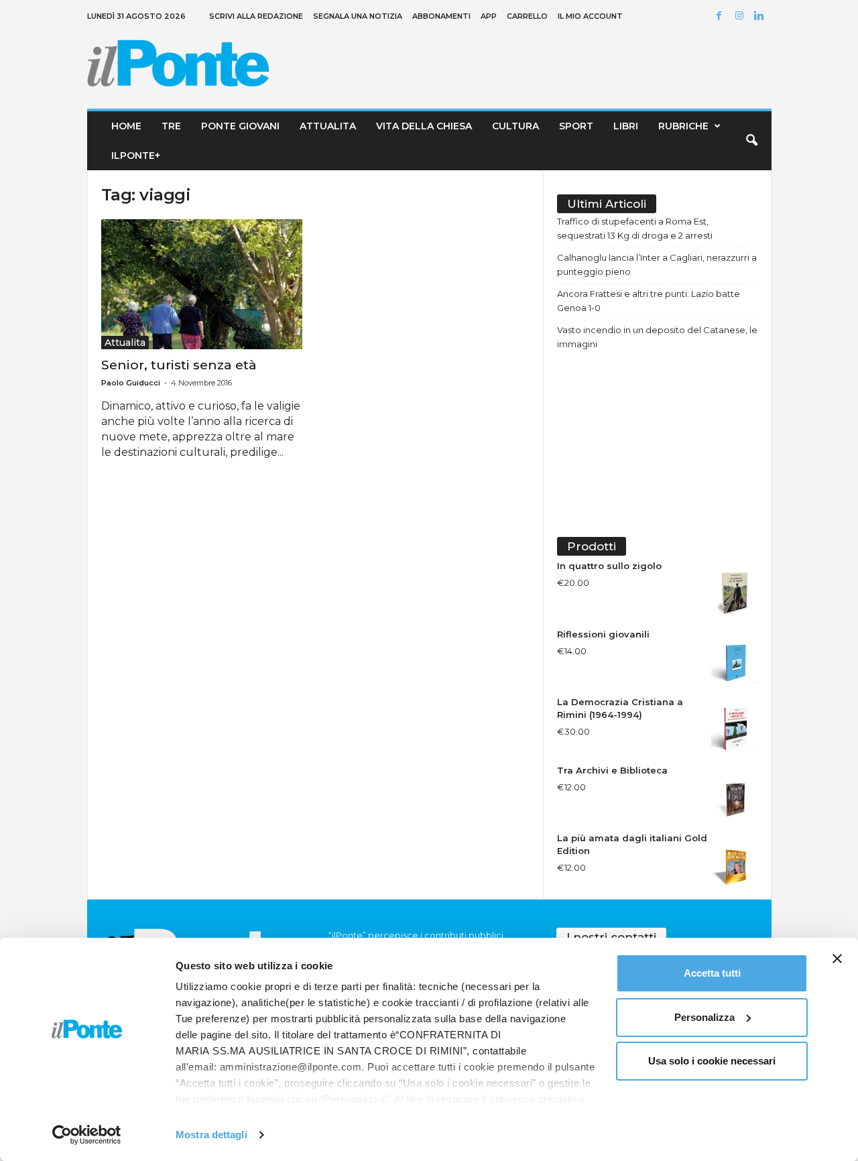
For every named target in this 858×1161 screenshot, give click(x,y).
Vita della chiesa (424, 126)
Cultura (515, 126)
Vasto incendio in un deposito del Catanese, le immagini (657, 336)
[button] (751, 141)
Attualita (328, 126)
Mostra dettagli (211, 1134)
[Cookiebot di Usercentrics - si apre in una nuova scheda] (86, 1135)
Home (126, 126)
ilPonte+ (135, 155)
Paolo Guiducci (130, 382)
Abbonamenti (441, 16)
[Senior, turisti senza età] (201, 284)
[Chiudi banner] (837, 958)
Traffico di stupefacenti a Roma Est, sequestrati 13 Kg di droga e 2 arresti (635, 228)
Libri (625, 126)
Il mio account (590, 16)
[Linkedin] (761, 16)
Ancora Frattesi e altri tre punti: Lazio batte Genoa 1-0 (648, 300)
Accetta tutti (712, 973)
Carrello (527, 16)
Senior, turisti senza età (179, 365)
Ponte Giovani (240, 126)
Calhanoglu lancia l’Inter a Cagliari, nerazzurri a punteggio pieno (657, 264)
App (489, 16)
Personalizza (704, 1017)
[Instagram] (741, 16)
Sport (576, 126)
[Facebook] (721, 16)
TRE (171, 126)
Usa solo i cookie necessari (712, 1060)
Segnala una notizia (357, 16)
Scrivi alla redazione (256, 16)
